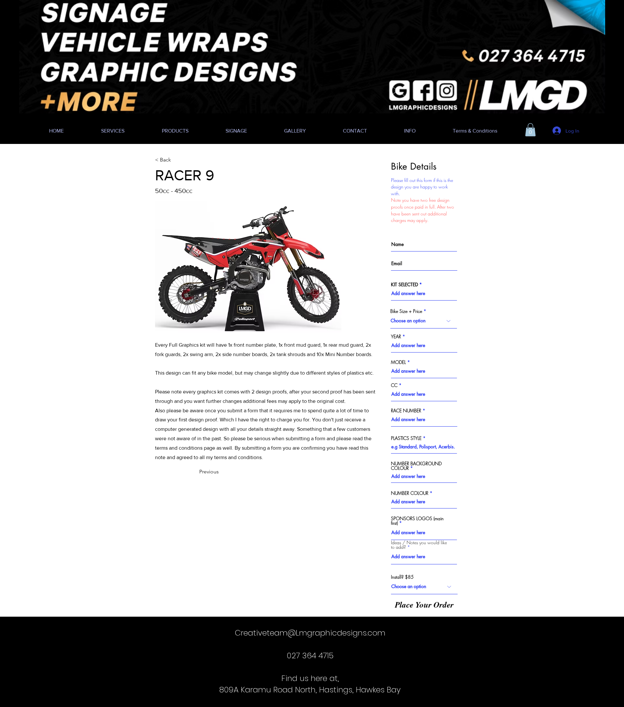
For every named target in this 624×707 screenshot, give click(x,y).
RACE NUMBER (406, 410)
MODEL (398, 362)
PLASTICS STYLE (406, 438)
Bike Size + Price (406, 311)
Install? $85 (402, 577)
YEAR (396, 336)
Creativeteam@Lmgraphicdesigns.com (310, 632)
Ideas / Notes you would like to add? (419, 544)
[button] (530, 129)
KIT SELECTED (404, 284)
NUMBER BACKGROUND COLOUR (416, 465)
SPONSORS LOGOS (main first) (417, 520)
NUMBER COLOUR (409, 493)
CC (394, 385)
